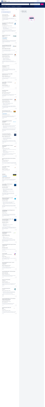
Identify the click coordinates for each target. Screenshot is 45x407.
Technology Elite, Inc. (5, 24)
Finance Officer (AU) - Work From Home (7, 54)
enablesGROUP (4, 66)
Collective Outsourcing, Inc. (5, 55)
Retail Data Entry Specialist (5, 65)
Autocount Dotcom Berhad (5, 15)
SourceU (3, 246)
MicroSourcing (4, 167)
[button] (16, 9)
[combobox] (15, 4)
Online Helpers (4, 91)
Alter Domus (3, 309)
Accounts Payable (4, 253)
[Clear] (28, 4)
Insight (3, 147)
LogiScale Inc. (4, 264)
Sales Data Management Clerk (6, 110)
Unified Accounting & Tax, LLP (6, 300)
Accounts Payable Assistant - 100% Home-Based (8, 271)
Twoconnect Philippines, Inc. (6, 220)
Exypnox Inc (3, 122)
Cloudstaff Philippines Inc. (5, 160)
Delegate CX (4, 280)
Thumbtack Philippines (5, 199)
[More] (14, 20)
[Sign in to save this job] (16, 20)
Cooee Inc (3, 289)
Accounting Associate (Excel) (6, 288)
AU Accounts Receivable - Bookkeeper (7, 99)
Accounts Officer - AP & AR (6, 166)
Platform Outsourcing (5, 272)
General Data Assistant (5, 90)
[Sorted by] (16, 9)
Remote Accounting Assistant (6, 279)
